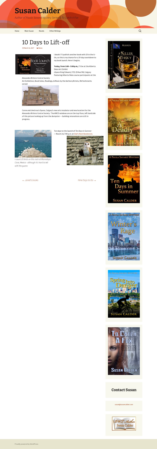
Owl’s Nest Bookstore (83, 134)
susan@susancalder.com (124, 404)
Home (17, 31)
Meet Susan (29, 31)
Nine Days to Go (87, 180)
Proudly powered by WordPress (26, 444)
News (40, 48)
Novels (41, 31)
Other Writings (55, 31)
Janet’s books (30, 180)
